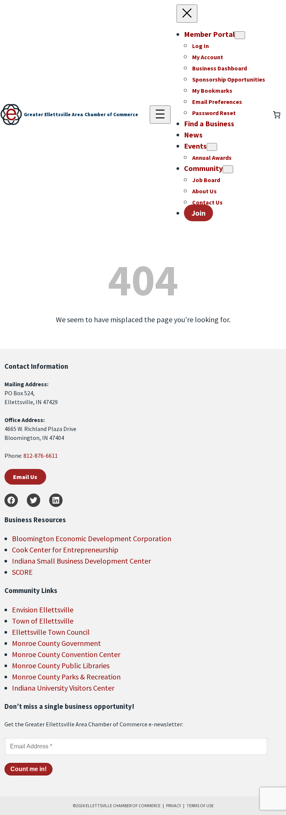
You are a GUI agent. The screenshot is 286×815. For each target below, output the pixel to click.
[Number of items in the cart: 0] (276, 114)
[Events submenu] (212, 147)
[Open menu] (160, 114)
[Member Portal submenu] (240, 35)
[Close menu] (187, 13)
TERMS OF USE (200, 805)
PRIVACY (173, 805)
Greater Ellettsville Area (53, 114)
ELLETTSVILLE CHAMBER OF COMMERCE (123, 805)
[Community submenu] (228, 169)
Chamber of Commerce (111, 114)
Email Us (25, 477)
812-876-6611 (40, 455)
